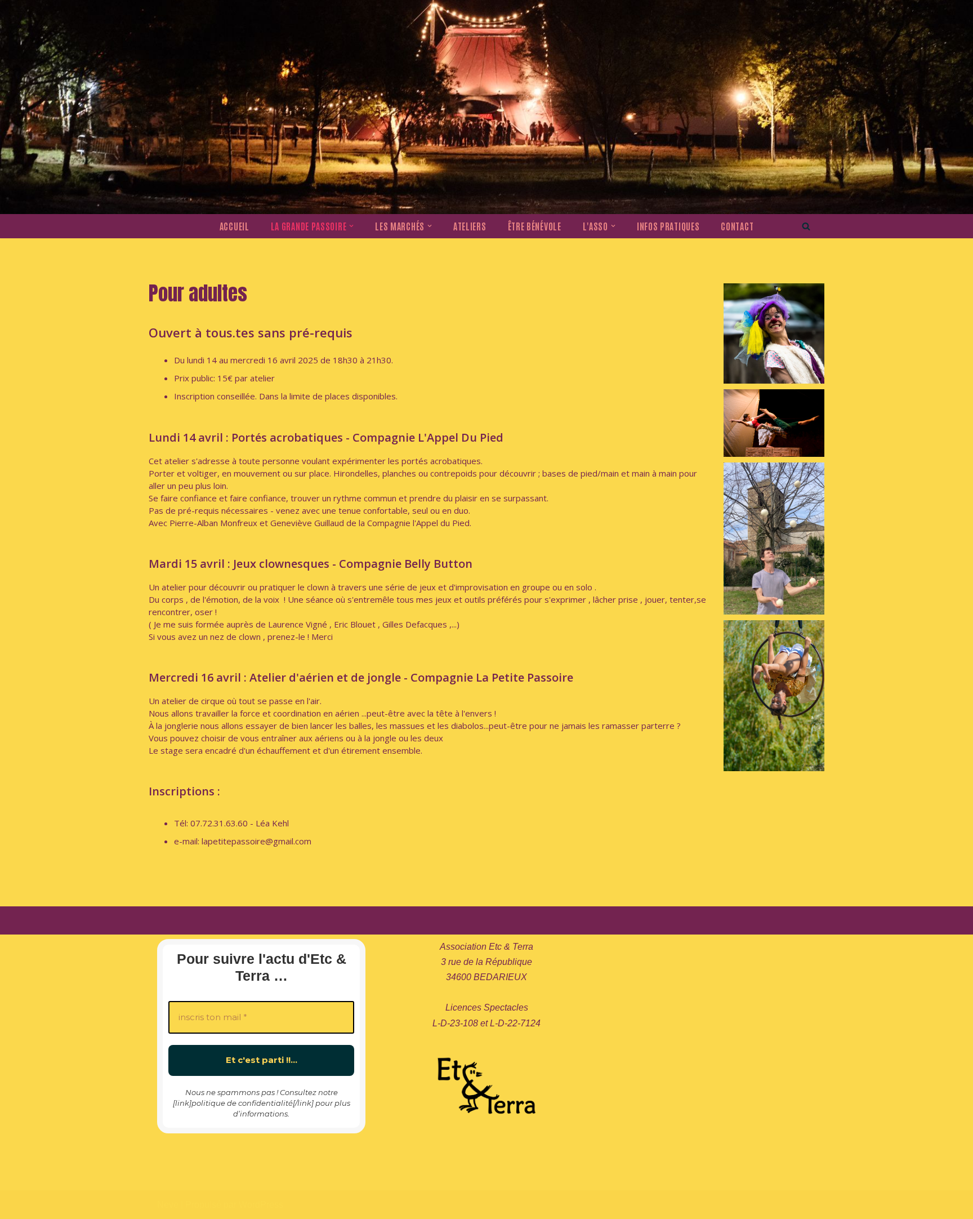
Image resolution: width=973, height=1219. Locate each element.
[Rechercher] (806, 226)
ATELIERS (469, 226)
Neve (167, 1204)
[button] (351, 226)
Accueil (234, 226)
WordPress (261, 1204)
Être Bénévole (534, 226)
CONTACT (737, 226)
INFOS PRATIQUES (668, 226)
